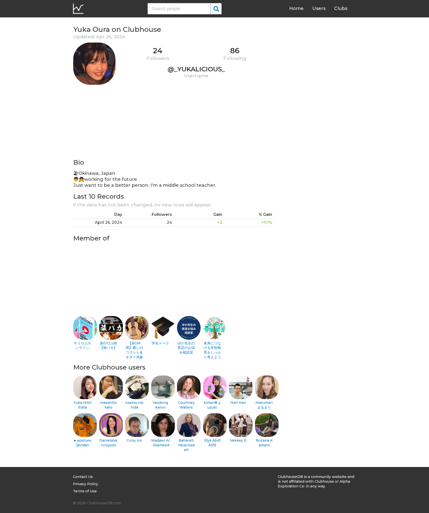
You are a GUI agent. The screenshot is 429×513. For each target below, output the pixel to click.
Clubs (340, 8)
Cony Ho (134, 440)
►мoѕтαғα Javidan (82, 442)
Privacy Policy (85, 484)
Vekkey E (238, 440)
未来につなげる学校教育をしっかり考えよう (212, 350)
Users (318, 8)
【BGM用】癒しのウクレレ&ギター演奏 (134, 350)
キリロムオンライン (82, 345)
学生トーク (160, 343)
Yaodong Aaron (160, 405)
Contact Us (83, 476)
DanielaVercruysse (108, 442)
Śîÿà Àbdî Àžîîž (212, 442)
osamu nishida (134, 405)
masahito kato (108, 405)
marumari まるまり (264, 405)
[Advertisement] (173, 123)
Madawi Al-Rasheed (160, 442)
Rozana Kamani (264, 442)
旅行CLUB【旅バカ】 (108, 345)
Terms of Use (85, 491)
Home (296, 8)
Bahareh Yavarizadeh (186, 445)
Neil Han (238, 402)
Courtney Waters (186, 405)
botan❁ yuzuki (212, 405)
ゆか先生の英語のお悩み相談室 (186, 348)
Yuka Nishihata (82, 405)
